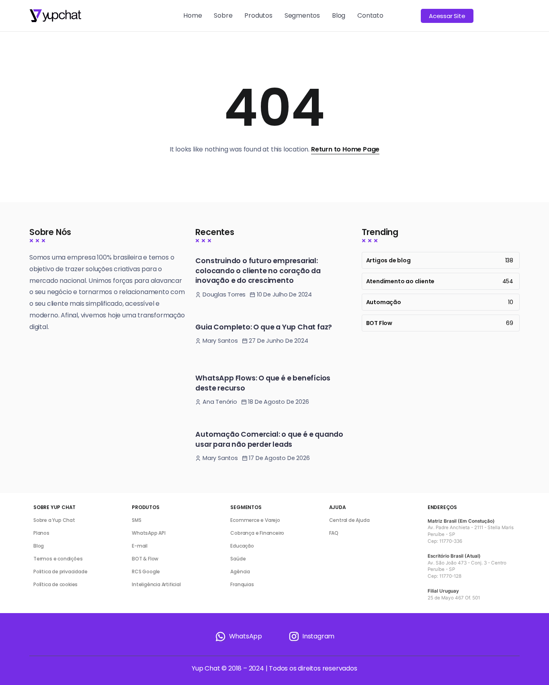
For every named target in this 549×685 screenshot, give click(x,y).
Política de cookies (55, 584)
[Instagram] (311, 636)
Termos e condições (57, 558)
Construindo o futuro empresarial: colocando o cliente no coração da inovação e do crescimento (257, 270)
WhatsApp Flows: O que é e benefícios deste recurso (262, 383)
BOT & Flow (145, 558)
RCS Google (146, 571)
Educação (242, 545)
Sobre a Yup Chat (54, 520)
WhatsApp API (149, 533)
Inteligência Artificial (156, 584)
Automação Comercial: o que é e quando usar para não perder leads (269, 439)
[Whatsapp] (238, 636)
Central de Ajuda (349, 520)
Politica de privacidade (60, 571)
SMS (136, 520)
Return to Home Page (345, 149)
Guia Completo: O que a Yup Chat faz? (263, 327)
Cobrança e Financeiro (257, 533)
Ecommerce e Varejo (255, 520)
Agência (240, 571)
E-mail (139, 545)
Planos (41, 533)
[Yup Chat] (55, 15)
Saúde (238, 558)
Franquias (242, 584)
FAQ (333, 533)
